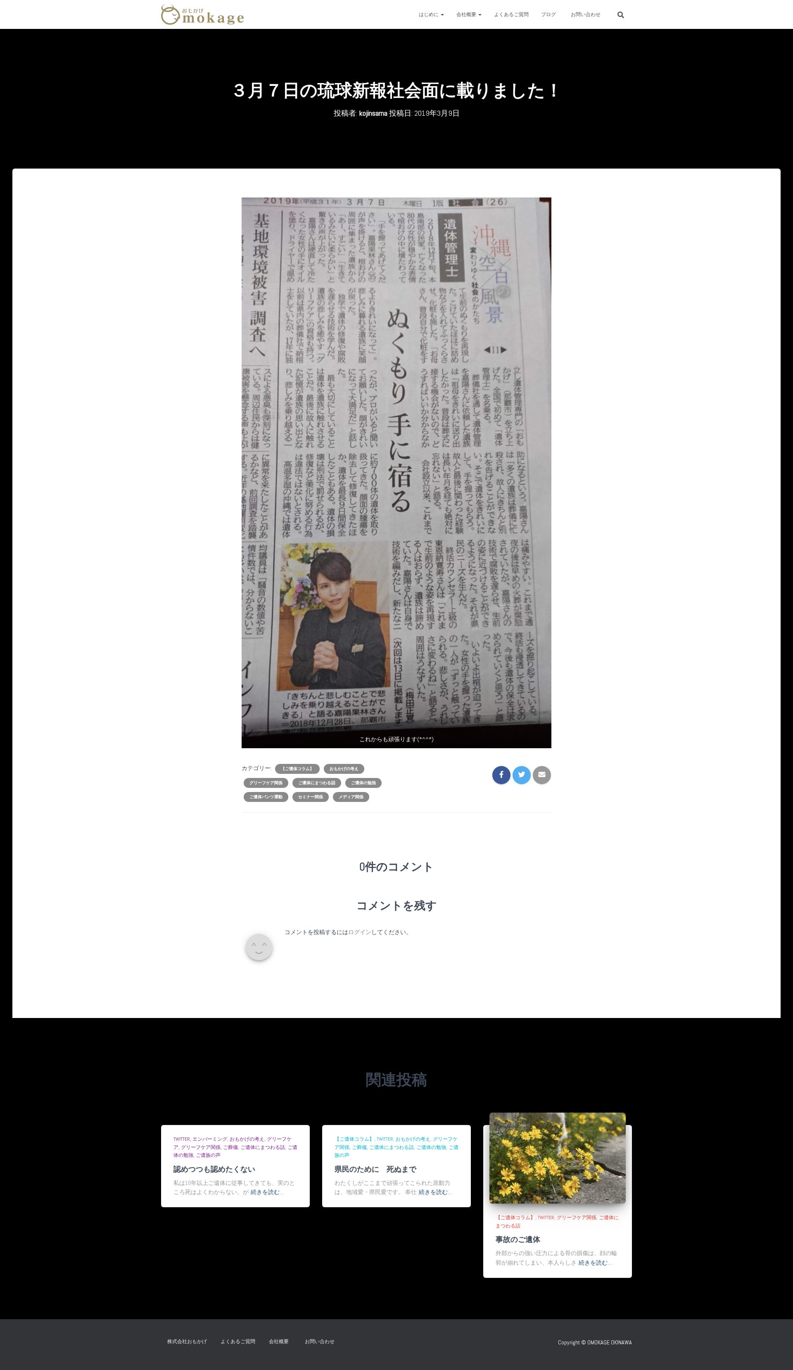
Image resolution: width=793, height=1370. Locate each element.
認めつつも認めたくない (214, 1169)
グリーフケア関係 (266, 782)
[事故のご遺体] (557, 1157)
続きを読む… (267, 1192)
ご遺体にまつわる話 (316, 782)
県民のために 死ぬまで (375, 1169)
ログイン (359, 932)
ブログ (548, 14)
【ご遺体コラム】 (297, 768)
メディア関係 (351, 796)
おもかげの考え (344, 768)
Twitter (181, 1139)
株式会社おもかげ (187, 1341)
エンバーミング (209, 1139)
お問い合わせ (588, 14)
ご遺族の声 (208, 1155)
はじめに (429, 14)
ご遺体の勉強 (363, 782)
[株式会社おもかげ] (202, 14)
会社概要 (466, 14)
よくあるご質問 (511, 14)
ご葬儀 (230, 1147)
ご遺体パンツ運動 (266, 796)
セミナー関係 (310, 796)
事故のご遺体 (518, 1239)
